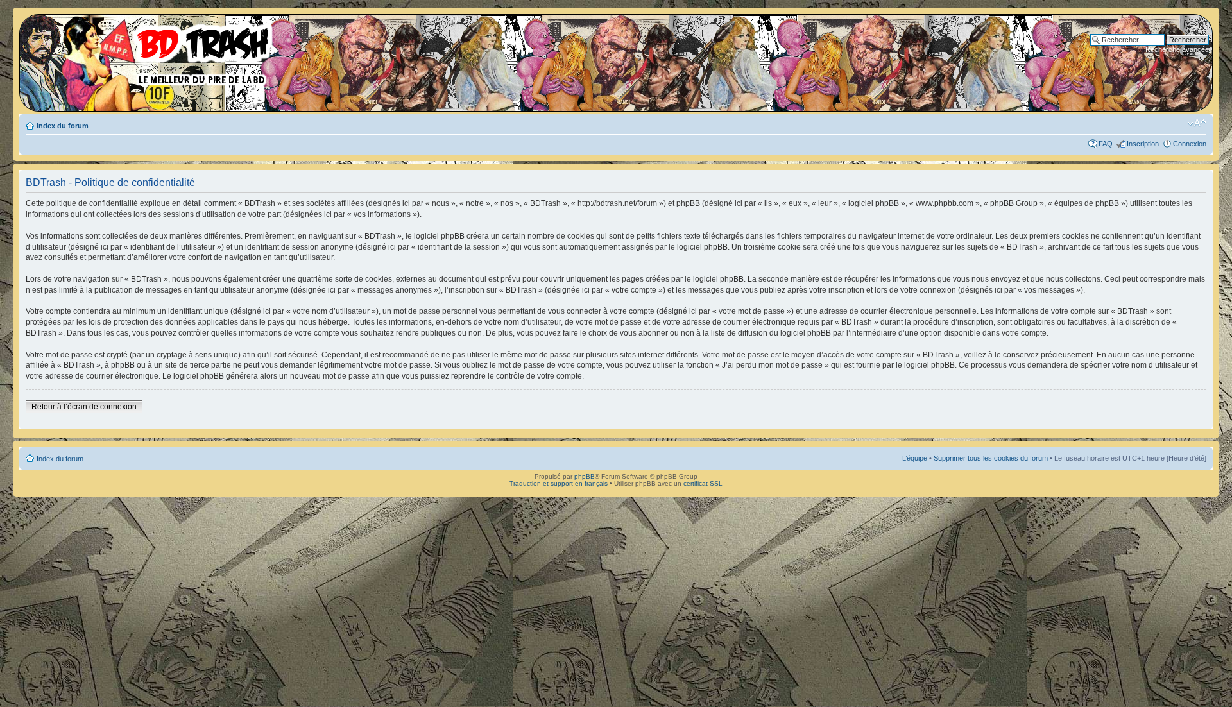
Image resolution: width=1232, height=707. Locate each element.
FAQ (1106, 144)
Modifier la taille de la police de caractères (1197, 123)
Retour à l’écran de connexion (84, 406)
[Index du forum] (151, 51)
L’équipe (914, 458)
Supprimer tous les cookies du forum (991, 458)
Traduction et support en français (558, 483)
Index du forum (63, 126)
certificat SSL (703, 483)
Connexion (1189, 144)
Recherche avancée (1177, 49)
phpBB (584, 476)
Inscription (1143, 144)
